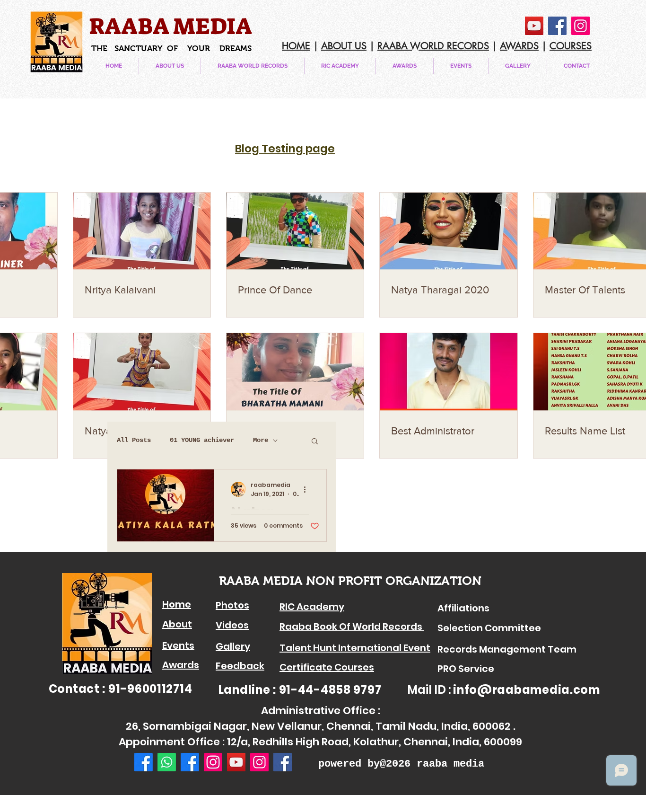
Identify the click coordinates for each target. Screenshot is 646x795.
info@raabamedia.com (526, 690)
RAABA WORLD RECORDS (433, 46)
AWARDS (519, 46)
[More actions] (308, 489)
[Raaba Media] (143, 762)
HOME (296, 46)
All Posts (134, 440)
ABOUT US (344, 46)
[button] (461, 66)
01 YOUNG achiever (202, 440)
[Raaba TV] (213, 762)
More (260, 440)
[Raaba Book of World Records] (190, 762)
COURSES (571, 46)
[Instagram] (580, 26)
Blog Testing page (285, 148)
